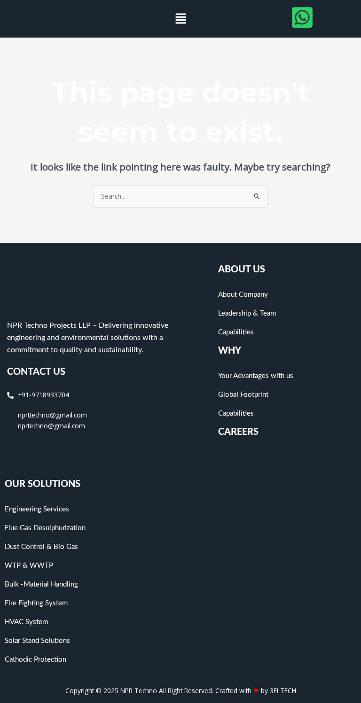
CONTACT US (36, 372)
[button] (180, 19)
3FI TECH (283, 690)
